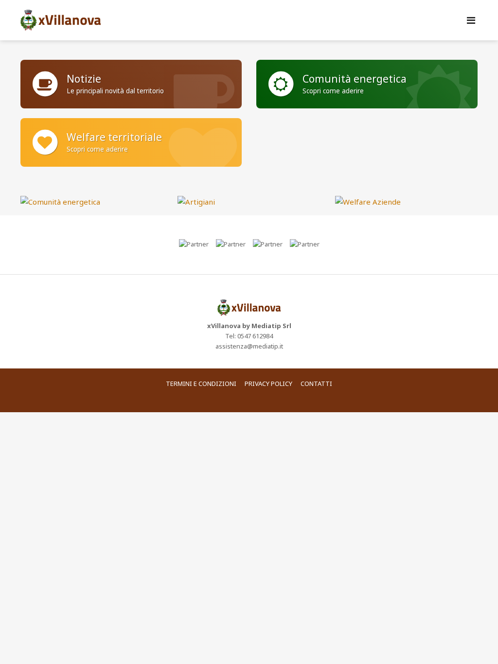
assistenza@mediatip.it (249, 346)
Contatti (316, 383)
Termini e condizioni (201, 383)
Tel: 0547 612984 (249, 336)
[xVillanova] (249, 20)
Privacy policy (268, 383)
